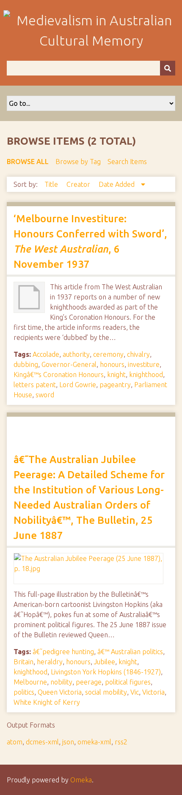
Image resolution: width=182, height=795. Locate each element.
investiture (144, 364)
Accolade (46, 354)
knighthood (146, 374)
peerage (89, 682)
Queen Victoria (60, 692)
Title (52, 184)
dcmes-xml (42, 742)
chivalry (138, 354)
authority (76, 354)
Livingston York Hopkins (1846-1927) (106, 672)
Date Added (117, 184)
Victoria (153, 692)
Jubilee (104, 662)
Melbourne (30, 682)
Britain (23, 662)
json (68, 742)
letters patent (35, 384)
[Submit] (167, 68)
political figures (128, 682)
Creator (79, 184)
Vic (134, 692)
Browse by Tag (78, 161)
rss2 (121, 742)
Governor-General (69, 364)
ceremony (108, 354)
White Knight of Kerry (47, 702)
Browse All (28, 161)
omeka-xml (94, 742)
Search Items (127, 161)
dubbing (26, 364)
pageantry (115, 384)
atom (14, 742)
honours (112, 364)
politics (24, 692)
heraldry (50, 662)
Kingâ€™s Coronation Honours (59, 374)
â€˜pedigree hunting (63, 651)
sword (45, 395)
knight (116, 374)
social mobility (106, 692)
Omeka (81, 780)
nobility (61, 682)
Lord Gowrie (77, 384)
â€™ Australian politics (130, 651)
